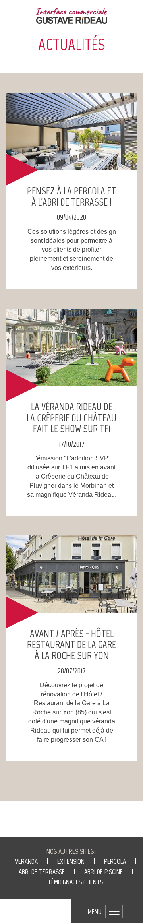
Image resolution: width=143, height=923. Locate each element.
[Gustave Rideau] (71, 16)
